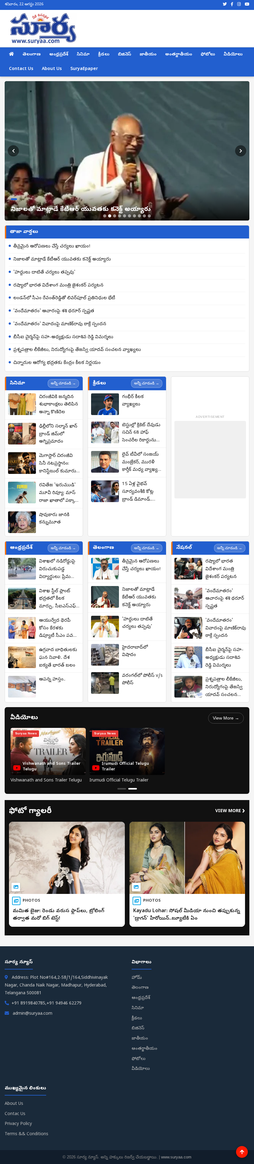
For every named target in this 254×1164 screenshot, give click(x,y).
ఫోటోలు (208, 55)
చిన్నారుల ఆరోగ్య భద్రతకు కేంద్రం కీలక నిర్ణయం (57, 363)
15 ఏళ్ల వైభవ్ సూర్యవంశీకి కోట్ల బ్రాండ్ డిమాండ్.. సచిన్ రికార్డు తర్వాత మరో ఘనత (141, 492)
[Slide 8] (139, 215)
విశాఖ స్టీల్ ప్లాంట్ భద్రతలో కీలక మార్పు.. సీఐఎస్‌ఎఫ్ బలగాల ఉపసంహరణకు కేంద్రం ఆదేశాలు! (57, 599)
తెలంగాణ (32, 55)
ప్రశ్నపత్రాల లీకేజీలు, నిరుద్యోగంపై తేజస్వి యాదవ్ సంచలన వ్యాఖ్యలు (77, 350)
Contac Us (15, 1114)
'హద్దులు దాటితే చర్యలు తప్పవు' (44, 272)
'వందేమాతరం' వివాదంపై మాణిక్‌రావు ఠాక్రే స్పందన (59, 324)
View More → (226, 717)
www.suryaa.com (176, 1157)
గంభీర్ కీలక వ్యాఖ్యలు (133, 401)
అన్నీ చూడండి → (63, 383)
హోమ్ (137, 978)
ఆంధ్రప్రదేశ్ (58, 55)
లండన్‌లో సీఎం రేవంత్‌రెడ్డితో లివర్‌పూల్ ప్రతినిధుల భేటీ (64, 298)
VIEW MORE (230, 811)
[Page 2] (132, 789)
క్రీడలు (103, 55)
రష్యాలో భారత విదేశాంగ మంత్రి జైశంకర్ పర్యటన (58, 285)
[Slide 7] (134, 215)
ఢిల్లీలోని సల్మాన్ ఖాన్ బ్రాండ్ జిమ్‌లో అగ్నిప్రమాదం (58, 434)
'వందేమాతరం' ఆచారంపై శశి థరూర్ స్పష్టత (53, 311)
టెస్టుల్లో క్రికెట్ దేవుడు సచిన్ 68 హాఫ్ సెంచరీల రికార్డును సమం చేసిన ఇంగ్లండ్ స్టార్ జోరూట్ (141, 433)
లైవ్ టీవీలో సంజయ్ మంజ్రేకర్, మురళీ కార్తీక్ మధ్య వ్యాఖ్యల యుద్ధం (141, 463)
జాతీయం (148, 55)
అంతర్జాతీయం (178, 55)
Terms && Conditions (26, 1134)
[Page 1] (121, 789)
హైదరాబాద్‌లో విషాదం (135, 652)
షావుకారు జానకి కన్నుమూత (54, 519)
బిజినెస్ (124, 55)
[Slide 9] (144, 215)
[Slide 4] (119, 215)
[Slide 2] (109, 215)
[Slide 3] (114, 215)
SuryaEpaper (84, 69)
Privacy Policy (18, 1124)
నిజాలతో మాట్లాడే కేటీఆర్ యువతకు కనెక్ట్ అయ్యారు (62, 259)
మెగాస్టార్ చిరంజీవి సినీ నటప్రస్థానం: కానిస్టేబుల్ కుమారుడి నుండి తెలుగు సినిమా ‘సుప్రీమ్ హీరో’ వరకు (59, 464)
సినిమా (83, 55)
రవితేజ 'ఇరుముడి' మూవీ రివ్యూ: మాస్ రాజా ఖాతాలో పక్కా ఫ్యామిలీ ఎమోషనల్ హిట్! (57, 493)
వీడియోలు (233, 55)
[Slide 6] (129, 215)
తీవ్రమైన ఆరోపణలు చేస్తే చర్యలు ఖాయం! (51, 246)
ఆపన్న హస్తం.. (52, 679)
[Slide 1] (104, 215)
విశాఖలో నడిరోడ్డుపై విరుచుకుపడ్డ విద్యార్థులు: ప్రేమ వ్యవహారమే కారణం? (58, 569)
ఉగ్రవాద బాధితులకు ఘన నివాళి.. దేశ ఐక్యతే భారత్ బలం (58, 658)
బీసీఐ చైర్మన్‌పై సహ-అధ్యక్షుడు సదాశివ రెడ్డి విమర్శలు (63, 337)
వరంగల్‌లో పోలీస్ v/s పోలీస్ (142, 680)
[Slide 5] (124, 215)
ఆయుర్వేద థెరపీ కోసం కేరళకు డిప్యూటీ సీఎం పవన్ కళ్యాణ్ (58, 629)
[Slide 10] (149, 215)
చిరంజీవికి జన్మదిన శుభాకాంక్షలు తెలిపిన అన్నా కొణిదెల (58, 405)
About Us (52, 69)
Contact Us (21, 69)
